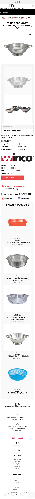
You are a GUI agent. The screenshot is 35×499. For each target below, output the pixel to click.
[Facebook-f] (16, 450)
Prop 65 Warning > (12, 189)
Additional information (12, 131)
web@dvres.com (17, 445)
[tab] (17, 127)
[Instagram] (19, 450)
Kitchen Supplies (20, 17)
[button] (30, 35)
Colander (29, 17)
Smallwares (10, 17)
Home (3, 17)
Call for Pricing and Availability (13, 177)
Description (7, 127)
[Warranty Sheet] (29, 197)
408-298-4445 (17, 438)
